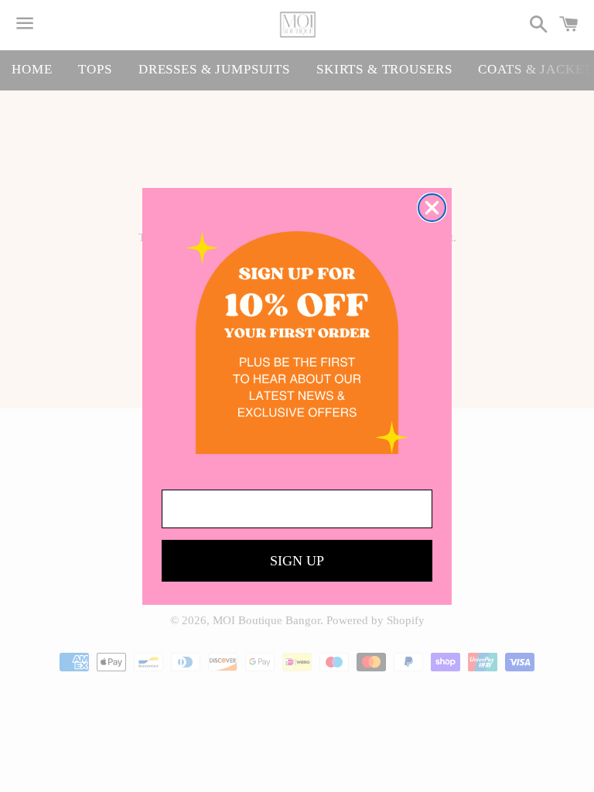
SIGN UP (297, 560)
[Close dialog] (432, 207)
